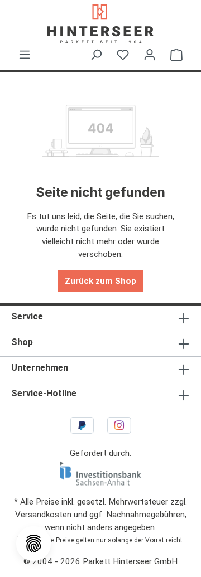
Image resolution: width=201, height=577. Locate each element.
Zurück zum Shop (100, 281)
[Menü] (24, 54)
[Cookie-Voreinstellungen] (33, 543)
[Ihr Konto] (149, 54)
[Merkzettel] (122, 54)
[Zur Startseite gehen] (100, 23)
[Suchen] (96, 54)
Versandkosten (43, 515)
